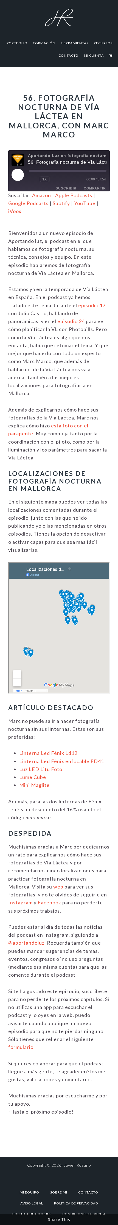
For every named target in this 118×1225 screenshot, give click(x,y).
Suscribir (66, 188)
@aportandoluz (26, 943)
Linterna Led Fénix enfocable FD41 (61, 761)
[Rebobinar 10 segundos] (33, 179)
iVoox (14, 211)
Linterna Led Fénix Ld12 (48, 753)
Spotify (61, 203)
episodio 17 (92, 305)
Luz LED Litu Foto (40, 769)
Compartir (95, 188)
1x (44, 179)
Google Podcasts (28, 203)
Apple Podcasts (73, 195)
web (58, 887)
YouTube (84, 203)
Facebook (49, 902)
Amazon (41, 195)
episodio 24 (71, 321)
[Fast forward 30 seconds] (60, 179)
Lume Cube (32, 777)
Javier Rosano (59, 17)
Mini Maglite (34, 785)
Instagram (20, 902)
